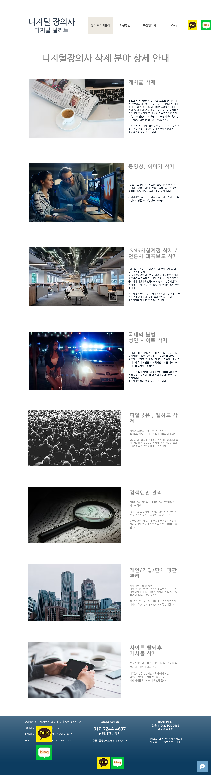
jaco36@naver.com (65, 740)
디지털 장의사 (51, 21)
